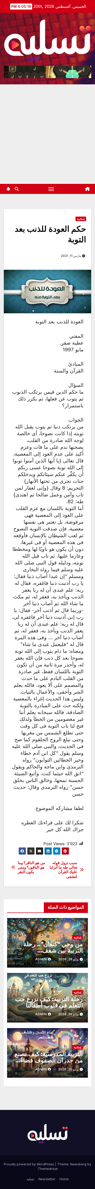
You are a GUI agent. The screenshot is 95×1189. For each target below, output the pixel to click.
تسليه (30, 1179)
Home (64, 1179)
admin (41, 959)
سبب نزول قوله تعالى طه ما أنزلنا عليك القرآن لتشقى (63, 870)
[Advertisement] (47, 134)
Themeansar (48, 1169)
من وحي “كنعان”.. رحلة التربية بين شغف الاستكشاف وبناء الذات (53, 950)
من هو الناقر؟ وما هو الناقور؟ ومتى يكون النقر (31, 867)
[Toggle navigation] (51, 188)
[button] (17, 188)
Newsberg (78, 1164)
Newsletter (47, 1179)
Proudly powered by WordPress (29, 1164)
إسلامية (81, 218)
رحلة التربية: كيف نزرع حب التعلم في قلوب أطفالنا (49, 1002)
